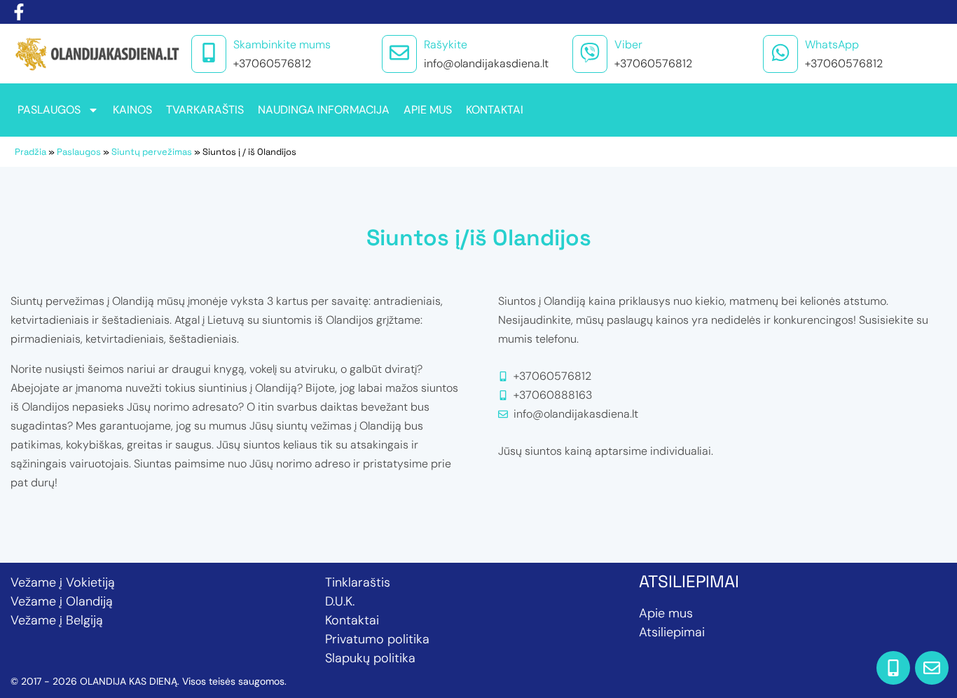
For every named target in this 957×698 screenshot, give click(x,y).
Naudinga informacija (324, 109)
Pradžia (30, 152)
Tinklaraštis (357, 582)
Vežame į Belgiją (57, 620)
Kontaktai (494, 109)
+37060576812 (272, 63)
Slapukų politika (370, 658)
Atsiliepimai (672, 632)
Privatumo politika (377, 639)
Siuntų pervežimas (151, 152)
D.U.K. (339, 601)
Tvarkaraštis (205, 109)
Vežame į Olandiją (62, 601)
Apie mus (428, 109)
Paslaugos (49, 109)
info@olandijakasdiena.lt (486, 63)
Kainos (132, 109)
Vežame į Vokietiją (63, 582)
